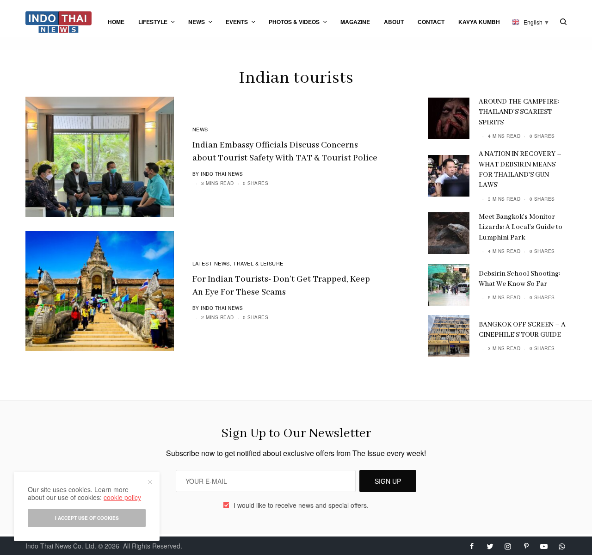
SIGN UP (388, 481)
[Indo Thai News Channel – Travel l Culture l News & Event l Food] (58, 22)
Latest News (211, 263)
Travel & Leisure (258, 263)
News (200, 129)
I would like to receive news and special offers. (301, 505)
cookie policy (122, 497)
